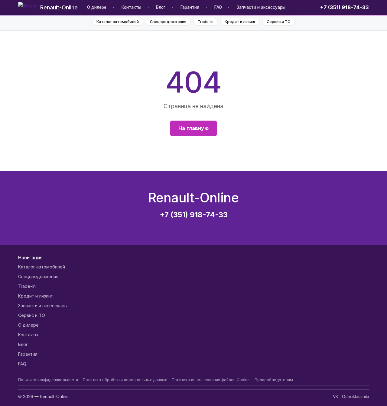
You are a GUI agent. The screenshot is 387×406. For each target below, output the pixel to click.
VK (335, 396)
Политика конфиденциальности (48, 380)
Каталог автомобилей (117, 21)
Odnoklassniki (355, 396)
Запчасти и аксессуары (261, 7)
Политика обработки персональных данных (125, 380)
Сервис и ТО (279, 21)
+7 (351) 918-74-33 (344, 7)
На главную (193, 128)
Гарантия (189, 7)
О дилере (96, 7)
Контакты (131, 7)
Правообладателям (274, 380)
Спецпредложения (168, 21)
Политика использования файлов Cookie (211, 380)
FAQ (218, 7)
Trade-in (205, 21)
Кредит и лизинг (240, 21)
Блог (160, 7)
